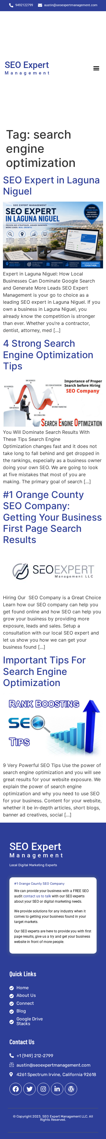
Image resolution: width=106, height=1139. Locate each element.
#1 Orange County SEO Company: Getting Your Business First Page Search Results (52, 517)
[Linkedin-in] (57, 1089)
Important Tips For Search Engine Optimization (44, 671)
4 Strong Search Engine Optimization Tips (48, 355)
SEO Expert (27, 65)
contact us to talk (37, 896)
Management (28, 73)
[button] (96, 68)
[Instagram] (43, 1089)
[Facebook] (15, 1089)
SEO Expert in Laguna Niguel (51, 185)
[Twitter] (29, 1089)
